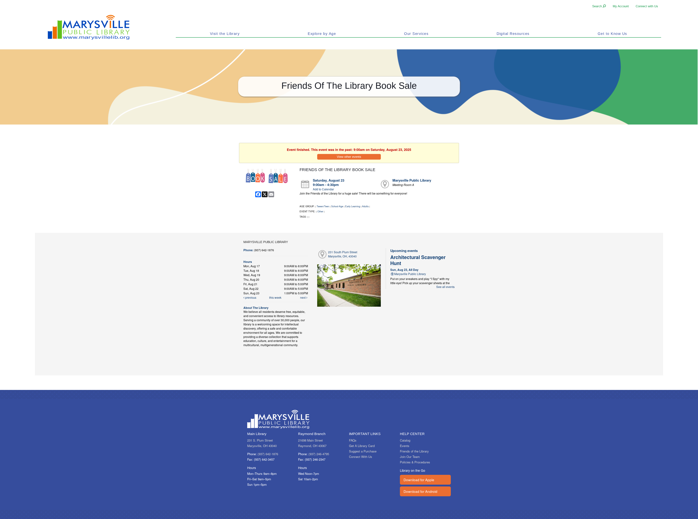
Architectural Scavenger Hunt (418, 260)
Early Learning (352, 206)
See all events (445, 287)
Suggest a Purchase (362, 451)
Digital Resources (513, 34)
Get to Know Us (612, 34)
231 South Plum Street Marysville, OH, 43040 (342, 254)
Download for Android (420, 491)
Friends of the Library (414, 451)
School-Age (337, 206)
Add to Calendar (323, 189)
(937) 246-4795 (318, 454)
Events (404, 445)
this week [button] (275, 297)
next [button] (303, 297)
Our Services (416, 34)
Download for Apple (419, 479)
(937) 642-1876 (268, 454)
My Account (621, 6)
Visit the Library (225, 34)
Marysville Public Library (411, 180)
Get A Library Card (362, 445)
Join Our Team (410, 456)
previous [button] (250, 297)
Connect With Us (360, 456)
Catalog (405, 440)
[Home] (89, 27)
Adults (365, 206)
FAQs (352, 440)
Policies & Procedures (415, 462)
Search (597, 6)
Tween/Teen (323, 206)
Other (320, 211)
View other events (349, 157)
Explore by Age (322, 34)
